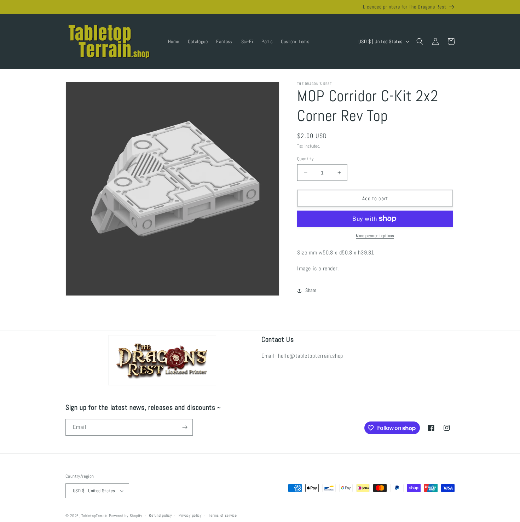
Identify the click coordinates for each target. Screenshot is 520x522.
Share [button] (311, 290)
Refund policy (160, 515)
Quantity (305, 159)
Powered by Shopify (125, 515)
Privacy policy (190, 515)
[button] (420, 41)
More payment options (375, 236)
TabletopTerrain (94, 515)
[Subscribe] (184, 427)
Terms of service (222, 515)
